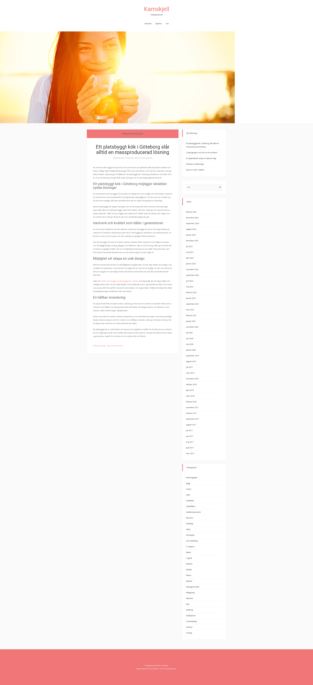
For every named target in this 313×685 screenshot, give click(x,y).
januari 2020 (191, 350)
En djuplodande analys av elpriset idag (201, 158)
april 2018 (190, 390)
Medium (189, 564)
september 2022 (192, 275)
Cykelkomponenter (193, 512)
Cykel (188, 495)
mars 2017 (190, 453)
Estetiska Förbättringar (195, 164)
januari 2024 (191, 235)
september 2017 (192, 419)
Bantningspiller (192, 477)
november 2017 (192, 407)
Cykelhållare (190, 506)
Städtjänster (191, 615)
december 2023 (192, 240)
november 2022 (192, 269)
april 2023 (190, 258)
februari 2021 (191, 315)
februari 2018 (191, 402)
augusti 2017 (191, 425)
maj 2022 (189, 286)
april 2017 (190, 448)
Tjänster (189, 627)
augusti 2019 (191, 361)
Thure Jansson (146, 158)
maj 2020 (189, 344)
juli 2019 (189, 367)
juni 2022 (189, 281)
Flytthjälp (189, 523)
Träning (189, 633)
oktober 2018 (191, 384)
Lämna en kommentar (115, 346)
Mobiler (189, 569)
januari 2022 (191, 298)
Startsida (147, 23)
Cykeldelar (190, 500)
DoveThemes (154, 669)
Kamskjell (156, 9)
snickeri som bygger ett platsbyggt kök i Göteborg (120, 281)
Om (167, 23)
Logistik (189, 558)
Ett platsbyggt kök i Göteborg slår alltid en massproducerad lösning (132, 149)
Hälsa (188, 529)
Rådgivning (190, 592)
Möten (188, 575)
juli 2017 (189, 430)
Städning (189, 610)
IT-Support (190, 546)
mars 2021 (190, 309)
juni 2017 (189, 436)
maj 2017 (189, 442)
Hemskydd (190, 535)
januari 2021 (191, 321)
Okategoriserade (192, 587)
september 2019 (192, 355)
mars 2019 (190, 373)
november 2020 (192, 327)
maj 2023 (189, 252)
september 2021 (192, 304)
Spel (187, 604)
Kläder (188, 552)
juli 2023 (189, 246)
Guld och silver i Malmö (195, 170)
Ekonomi (189, 518)
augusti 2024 (191, 229)
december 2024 (192, 217)
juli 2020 (189, 332)
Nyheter (158, 23)
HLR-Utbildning (192, 541)
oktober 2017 (191, 413)
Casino (188, 489)
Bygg (103, 346)
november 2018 (192, 378)
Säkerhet (189, 598)
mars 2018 (190, 396)
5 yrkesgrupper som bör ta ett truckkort (201, 152)
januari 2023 (191, 263)
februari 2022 (191, 292)
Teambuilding (191, 621)
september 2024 (192, 223)
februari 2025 (191, 212)
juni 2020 (189, 338)
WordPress (172, 669)
